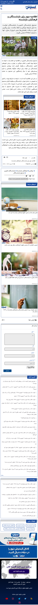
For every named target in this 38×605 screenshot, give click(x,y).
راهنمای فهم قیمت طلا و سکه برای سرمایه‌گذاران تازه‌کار (23, 466)
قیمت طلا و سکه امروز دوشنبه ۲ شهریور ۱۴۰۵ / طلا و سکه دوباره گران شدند (20, 422)
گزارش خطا (32, 320)
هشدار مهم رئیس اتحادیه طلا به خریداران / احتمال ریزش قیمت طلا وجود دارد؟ (19, 428)
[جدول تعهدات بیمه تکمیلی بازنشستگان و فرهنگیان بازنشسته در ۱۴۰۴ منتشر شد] (19, 297)
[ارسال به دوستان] (7, 157)
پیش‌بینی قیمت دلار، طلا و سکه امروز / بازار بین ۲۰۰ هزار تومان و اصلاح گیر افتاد (19, 434)
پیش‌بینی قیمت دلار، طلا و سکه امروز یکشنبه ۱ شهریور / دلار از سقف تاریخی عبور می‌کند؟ (20, 458)
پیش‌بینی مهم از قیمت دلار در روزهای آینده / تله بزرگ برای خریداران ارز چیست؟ (19, 382)
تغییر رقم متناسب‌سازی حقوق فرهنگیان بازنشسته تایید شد (22, 213)
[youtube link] (6, 598)
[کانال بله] (18, 552)
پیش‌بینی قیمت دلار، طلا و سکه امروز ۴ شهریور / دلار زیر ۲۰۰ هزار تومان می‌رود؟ (27, 113)
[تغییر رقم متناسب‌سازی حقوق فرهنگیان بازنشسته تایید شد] (19, 199)
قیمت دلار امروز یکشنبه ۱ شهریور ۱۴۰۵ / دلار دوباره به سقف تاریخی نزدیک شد (19, 443)
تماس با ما (17, 582)
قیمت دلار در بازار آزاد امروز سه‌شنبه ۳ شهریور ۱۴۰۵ (24, 409)
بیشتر (2, 475)
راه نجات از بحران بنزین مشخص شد (27, 501)
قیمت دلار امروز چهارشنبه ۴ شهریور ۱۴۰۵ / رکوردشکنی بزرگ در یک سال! (19, 392)
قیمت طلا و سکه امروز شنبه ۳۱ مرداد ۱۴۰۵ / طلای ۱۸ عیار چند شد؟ (20, 462)
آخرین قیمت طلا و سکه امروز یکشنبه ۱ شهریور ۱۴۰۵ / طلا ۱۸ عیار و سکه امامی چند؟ (19, 452)
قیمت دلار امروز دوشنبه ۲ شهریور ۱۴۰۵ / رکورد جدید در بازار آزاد (21, 438)
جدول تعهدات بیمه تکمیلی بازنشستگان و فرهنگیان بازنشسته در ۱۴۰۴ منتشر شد (20, 311)
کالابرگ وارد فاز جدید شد (30, 491)
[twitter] (27, 176)
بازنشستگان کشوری (9, 171)
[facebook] (34, 176)
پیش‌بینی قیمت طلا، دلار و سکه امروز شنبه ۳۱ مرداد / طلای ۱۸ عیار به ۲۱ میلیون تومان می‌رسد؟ (19, 470)
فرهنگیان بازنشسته (22, 171)
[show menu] (1, 6)
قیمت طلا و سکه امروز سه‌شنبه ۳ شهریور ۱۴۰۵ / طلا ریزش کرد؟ (27, 131)
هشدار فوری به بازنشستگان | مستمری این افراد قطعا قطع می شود (21, 278)
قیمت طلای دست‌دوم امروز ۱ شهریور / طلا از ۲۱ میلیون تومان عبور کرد (20, 447)
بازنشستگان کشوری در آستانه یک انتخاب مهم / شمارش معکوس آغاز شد (19, 505)
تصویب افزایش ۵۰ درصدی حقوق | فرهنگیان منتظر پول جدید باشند (20, 245)
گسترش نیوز (12, 588)
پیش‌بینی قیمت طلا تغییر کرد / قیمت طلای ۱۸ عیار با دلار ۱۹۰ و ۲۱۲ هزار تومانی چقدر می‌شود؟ (19, 413)
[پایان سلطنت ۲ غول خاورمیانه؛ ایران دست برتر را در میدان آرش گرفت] (30, 176)
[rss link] (31, 598)
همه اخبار (10, 582)
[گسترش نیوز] (31, 7)
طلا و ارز (33, 158)
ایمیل (32, 353)
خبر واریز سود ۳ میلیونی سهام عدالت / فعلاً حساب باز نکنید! (22, 498)
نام (33, 346)
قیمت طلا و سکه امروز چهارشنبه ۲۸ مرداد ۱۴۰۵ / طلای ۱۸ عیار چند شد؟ (19, 484)
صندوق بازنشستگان (18, 173)
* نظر (32, 332)
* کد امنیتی (32, 360)
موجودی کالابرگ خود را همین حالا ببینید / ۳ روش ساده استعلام (21, 487)
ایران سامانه (15, 594)
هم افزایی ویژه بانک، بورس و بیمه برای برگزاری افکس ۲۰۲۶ (22, 512)
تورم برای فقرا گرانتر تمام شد (29, 516)
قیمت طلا (25, 158)
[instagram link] (13, 598)
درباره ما (23, 582)
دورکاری (31, 171)
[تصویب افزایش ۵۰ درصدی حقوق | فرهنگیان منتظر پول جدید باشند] (19, 232)
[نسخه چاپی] (4, 157)
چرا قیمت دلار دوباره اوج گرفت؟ (28, 418)
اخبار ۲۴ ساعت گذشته (19, 584)
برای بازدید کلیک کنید (19, 571)
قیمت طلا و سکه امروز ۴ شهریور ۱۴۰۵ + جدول (13, 112)
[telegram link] (19, 598)
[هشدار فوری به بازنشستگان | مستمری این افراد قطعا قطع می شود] (19, 264)
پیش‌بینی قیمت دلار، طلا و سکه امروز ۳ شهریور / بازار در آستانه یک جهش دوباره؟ (12, 131)
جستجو (28, 582)
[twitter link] (25, 598)
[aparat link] (19, 602)
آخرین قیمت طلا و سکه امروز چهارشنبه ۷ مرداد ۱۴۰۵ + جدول (22, 509)
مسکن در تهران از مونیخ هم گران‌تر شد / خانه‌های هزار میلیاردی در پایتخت (19, 494)
